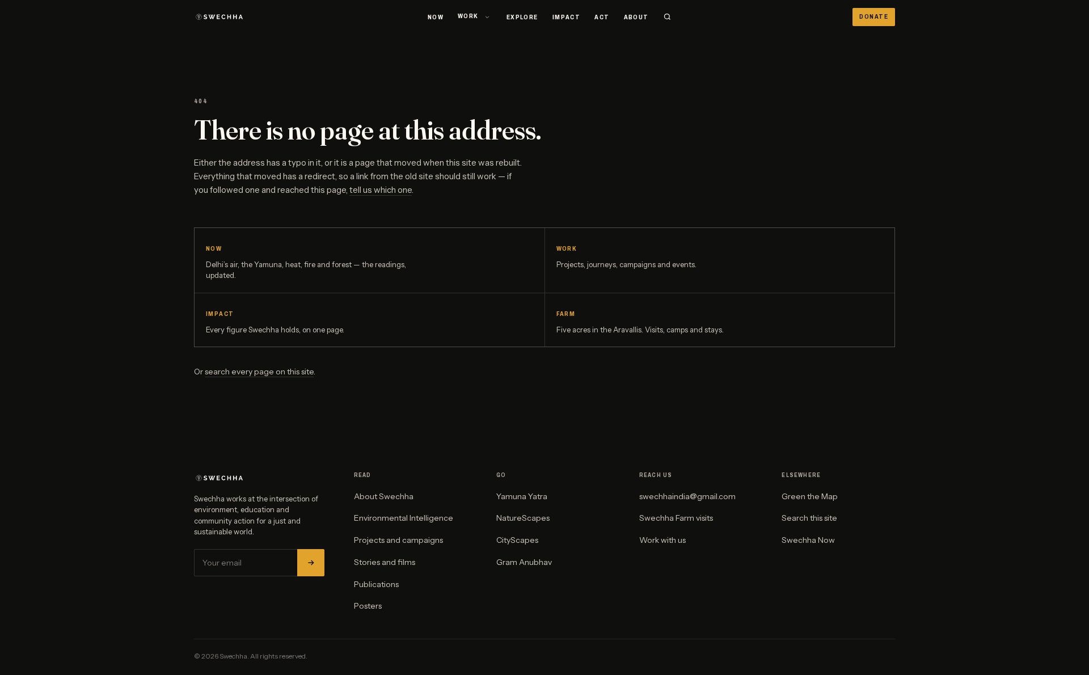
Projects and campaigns (398, 540)
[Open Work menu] (487, 17)
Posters (368, 606)
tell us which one (380, 189)
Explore (522, 17)
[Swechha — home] (220, 16)
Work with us (662, 540)
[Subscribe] (310, 562)
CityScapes (517, 540)
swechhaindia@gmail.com (687, 496)
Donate (873, 16)
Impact (566, 17)
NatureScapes (523, 518)
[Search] (667, 16)
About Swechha (383, 496)
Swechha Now (808, 540)
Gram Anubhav (524, 562)
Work (468, 15)
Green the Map (810, 496)
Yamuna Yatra (521, 496)
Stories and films (384, 562)
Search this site (809, 518)
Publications (376, 584)
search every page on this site (259, 371)
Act (601, 17)
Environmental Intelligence (403, 518)
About (636, 17)
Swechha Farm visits (676, 518)
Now (436, 17)
